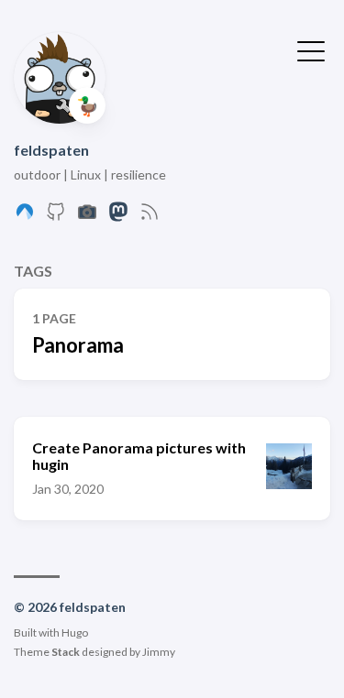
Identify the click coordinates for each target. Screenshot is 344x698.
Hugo (74, 632)
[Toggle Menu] (311, 49)
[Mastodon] (118, 216)
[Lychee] (87, 216)
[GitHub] (56, 216)
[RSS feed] (150, 216)
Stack (65, 652)
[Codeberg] (25, 216)
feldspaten (51, 149)
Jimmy (158, 652)
